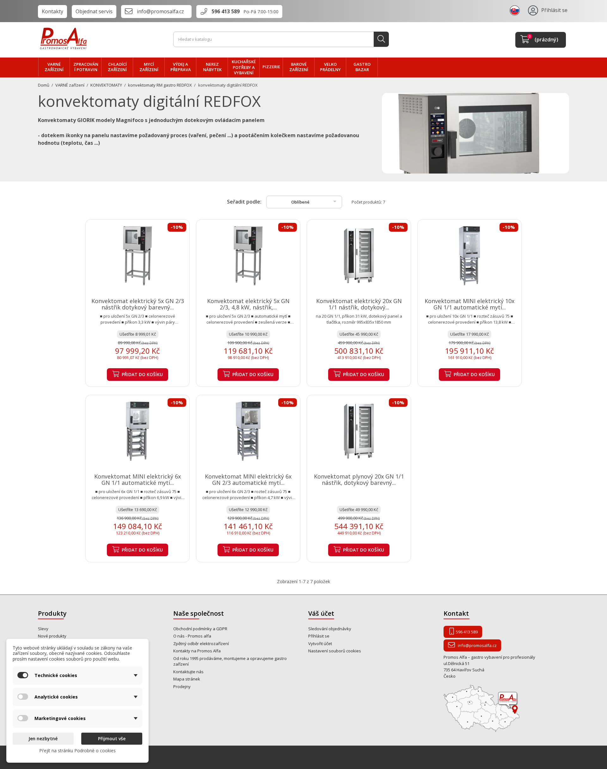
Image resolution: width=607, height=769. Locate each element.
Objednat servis (94, 11)
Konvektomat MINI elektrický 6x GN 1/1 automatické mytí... (137, 479)
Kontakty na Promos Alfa (197, 651)
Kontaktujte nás (188, 671)
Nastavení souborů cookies (334, 651)
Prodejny (182, 686)
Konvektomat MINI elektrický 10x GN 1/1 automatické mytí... (469, 304)
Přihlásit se (318, 636)
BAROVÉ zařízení (298, 67)
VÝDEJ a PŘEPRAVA (180, 67)
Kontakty (52, 11)
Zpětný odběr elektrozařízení (201, 643)
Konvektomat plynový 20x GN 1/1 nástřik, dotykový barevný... (359, 479)
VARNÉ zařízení (54, 67)
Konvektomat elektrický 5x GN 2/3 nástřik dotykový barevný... (137, 304)
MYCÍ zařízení (148, 67)
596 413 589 (226, 11)
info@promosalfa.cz (160, 11)
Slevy (43, 629)
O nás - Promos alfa (192, 636)
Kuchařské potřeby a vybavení (244, 67)
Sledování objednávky (329, 629)
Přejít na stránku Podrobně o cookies (77, 751)
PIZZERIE (271, 67)
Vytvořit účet (320, 643)
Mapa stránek (186, 679)
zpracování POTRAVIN (85, 67)
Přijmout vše (112, 738)
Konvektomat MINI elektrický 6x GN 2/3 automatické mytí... (248, 479)
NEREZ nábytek (212, 67)
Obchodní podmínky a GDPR (200, 629)
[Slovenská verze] (516, 10)
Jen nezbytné (43, 738)
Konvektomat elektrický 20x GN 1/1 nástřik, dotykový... (359, 304)
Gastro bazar (362, 67)
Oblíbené (315, 201)
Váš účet (321, 613)
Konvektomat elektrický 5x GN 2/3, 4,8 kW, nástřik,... (248, 304)
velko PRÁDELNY (330, 67)
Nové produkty (52, 636)
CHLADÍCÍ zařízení (117, 67)
